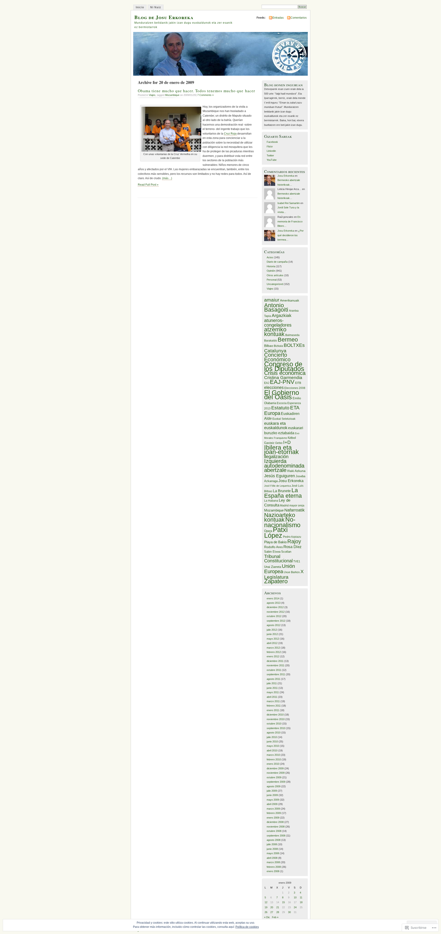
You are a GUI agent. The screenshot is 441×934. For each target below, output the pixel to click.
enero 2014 (273, 598)
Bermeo (288, 339)
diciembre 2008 (275, 822)
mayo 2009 (273, 799)
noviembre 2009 (276, 772)
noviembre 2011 (275, 665)
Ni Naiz (155, 7)
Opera (268, 531)
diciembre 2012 (275, 607)
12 (266, 902)
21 (277, 907)
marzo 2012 (273, 647)
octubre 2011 (274, 670)
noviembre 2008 (276, 826)
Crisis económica (284, 373)
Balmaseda (292, 335)
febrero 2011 (274, 705)
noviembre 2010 (276, 719)
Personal (272, 279)
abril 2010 (272, 750)
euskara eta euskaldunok (275, 425)
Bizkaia (278, 346)
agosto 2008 (273, 840)
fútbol (292, 438)
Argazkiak (281, 315)
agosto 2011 (273, 679)
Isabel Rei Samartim (288, 203)
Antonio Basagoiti (276, 307)
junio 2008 (272, 849)
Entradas (278, 17)
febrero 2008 (274, 866)
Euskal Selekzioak (283, 418)
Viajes (152, 95)
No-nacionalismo (282, 522)
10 (295, 897)
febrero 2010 (274, 759)
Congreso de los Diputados (284, 366)
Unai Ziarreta (272, 567)
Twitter (270, 155)
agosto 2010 (273, 732)
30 (289, 912)
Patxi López (276, 532)
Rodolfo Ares (273, 547)
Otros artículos (275, 275)
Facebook (272, 142)
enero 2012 (273, 656)
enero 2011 (273, 710)
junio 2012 (272, 634)
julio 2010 (272, 737)
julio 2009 (272, 790)
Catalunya (275, 350)
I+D (287, 442)
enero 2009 (273, 817)
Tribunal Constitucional (278, 558)
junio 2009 (272, 795)
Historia (271, 266)
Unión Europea (279, 568)
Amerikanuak (289, 300)
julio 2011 (272, 683)
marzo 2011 (273, 701)
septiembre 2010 (276, 728)
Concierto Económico (277, 357)
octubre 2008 (274, 831)
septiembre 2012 (276, 620)
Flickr (270, 146)
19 (266, 907)
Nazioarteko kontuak (279, 517)
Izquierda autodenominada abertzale (284, 465)
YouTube (272, 159)
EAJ (266, 383)
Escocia (282, 403)
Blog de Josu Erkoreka (163, 17)
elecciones (274, 387)
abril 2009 (272, 804)
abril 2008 (272, 857)
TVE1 (296, 561)
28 (277, 912)
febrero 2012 (274, 652)
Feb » (275, 917)
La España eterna (283, 493)
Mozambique (172, 95)
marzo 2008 (273, 862)
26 (266, 912)
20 (271, 907)
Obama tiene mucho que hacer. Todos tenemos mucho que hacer (196, 90)
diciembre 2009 (275, 768)
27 (271, 912)
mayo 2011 (273, 692)
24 (295, 907)
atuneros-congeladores (277, 322)
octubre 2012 (274, 616)
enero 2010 (273, 763)
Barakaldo (270, 340)
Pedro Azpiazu (292, 536)
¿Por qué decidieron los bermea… (290, 235)
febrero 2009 (274, 813)
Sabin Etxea (272, 551)
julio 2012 (272, 629)
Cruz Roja (230, 133)
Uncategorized (275, 284)
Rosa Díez (292, 546)
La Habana (271, 500)
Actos (270, 257)
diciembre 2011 (275, 661)
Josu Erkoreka (285, 175)
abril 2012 (272, 643)
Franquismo (280, 438)
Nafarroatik (294, 510)
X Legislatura (284, 574)
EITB (298, 383)
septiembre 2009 (276, 781)
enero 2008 (273, 871)
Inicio (140, 7)
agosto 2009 (273, 786)
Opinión (271, 270)
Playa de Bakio (275, 542)
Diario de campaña (277, 261)
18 (301, 902)
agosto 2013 (273, 602)
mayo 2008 (273, 853)
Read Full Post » (148, 184)
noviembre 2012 (276, 611)
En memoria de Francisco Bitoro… (289, 221)
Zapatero (276, 581)
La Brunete (282, 491)
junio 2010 (272, 741)
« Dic (267, 917)
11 (301, 897)
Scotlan (286, 551)
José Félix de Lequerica (277, 485)
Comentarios (299, 17)
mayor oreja (296, 505)
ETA (295, 408)
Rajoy (294, 541)
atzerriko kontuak (275, 331)
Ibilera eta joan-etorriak (281, 449)
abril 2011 (272, 696)
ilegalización (276, 456)
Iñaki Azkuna (296, 471)
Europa (272, 413)
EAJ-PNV (282, 382)
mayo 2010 (273, 745)
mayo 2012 (273, 638)
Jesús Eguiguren (279, 475)
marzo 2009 (273, 808)
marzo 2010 (273, 754)
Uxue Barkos (292, 572)
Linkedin (271, 150)
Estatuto (280, 407)
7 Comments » (205, 95)
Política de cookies (247, 926)
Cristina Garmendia (283, 377)
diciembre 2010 (275, 714)
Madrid (284, 505)
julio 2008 (272, 844)
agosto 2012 (273, 625)
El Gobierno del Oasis (281, 395)
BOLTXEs (294, 345)
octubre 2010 (274, 723)
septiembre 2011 (276, 674)
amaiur (271, 300)
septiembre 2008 (276, 835)
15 (283, 902)
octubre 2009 (274, 777)
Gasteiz (269, 443)
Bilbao (268, 346)
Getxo (279, 443)
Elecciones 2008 (294, 388)
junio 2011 (272, 688)
